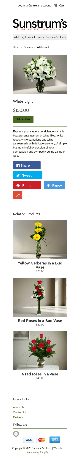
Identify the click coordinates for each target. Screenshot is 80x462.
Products (28, 47)
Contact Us (20, 412)
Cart (61, 5)
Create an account (39, 5)
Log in (21, 5)
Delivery (18, 417)
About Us (18, 407)
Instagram (16, 434)
